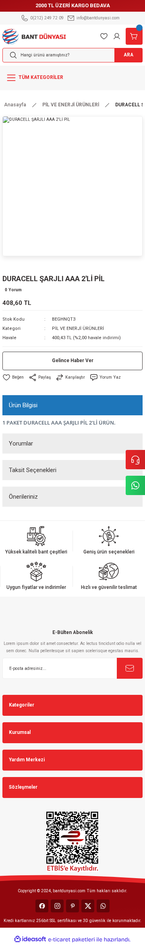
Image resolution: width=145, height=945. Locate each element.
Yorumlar (21, 443)
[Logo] (34, 35)
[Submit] (130, 668)
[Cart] (134, 36)
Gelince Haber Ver (72, 360)
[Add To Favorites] (13, 377)
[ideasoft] (30, 939)
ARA (128, 55)
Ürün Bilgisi (23, 405)
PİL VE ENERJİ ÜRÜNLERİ (78, 328)
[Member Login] (117, 36)
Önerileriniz (23, 496)
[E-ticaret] (71, 940)
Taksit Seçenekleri (32, 470)
